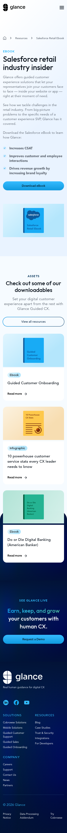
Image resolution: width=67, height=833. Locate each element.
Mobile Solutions (12, 727)
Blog (37, 722)
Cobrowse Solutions (14, 722)
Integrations (42, 738)
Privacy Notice (7, 815)
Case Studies (42, 727)
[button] (62, 7)
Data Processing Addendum (29, 815)
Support (8, 769)
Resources (21, 38)
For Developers (44, 743)
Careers (7, 764)
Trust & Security (44, 733)
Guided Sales (11, 742)
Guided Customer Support (13, 734)
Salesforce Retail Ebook (50, 38)
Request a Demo (33, 639)
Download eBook (33, 186)
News (6, 780)
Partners (8, 785)
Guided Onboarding (15, 747)
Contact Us (9, 774)
